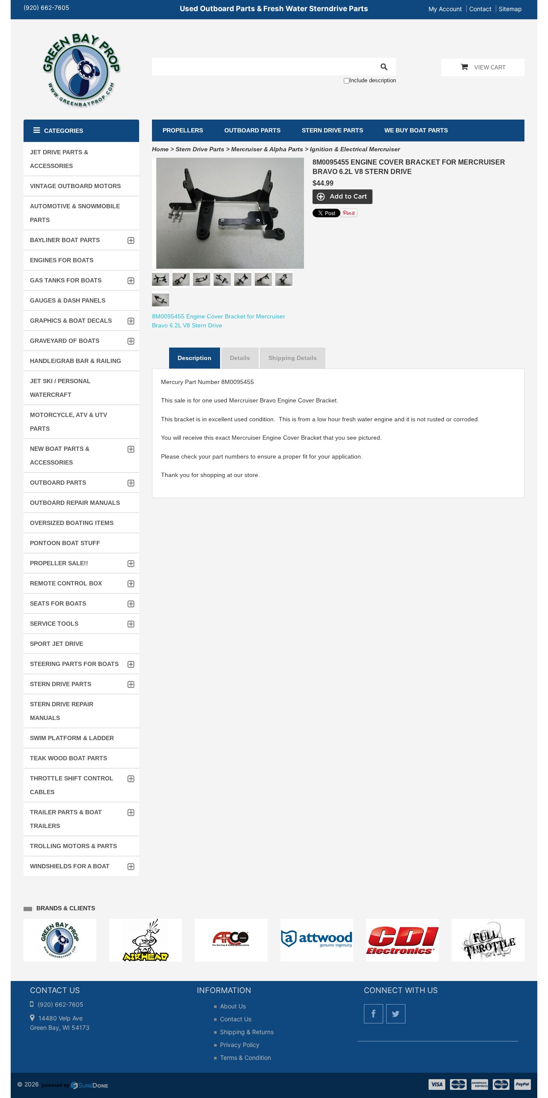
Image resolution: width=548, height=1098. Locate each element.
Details (240, 357)
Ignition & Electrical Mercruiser (355, 149)
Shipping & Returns (247, 1031)
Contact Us (235, 1019)
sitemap (510, 8)
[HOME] (82, 37)
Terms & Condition (245, 1057)
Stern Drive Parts (200, 149)
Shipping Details (292, 357)
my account (445, 8)
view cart (490, 67)
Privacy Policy (239, 1044)
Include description (372, 80)
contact (480, 8)
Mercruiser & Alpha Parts (267, 149)
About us (233, 1006)
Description (194, 357)
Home (160, 149)
